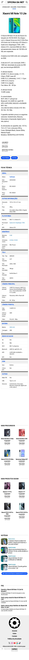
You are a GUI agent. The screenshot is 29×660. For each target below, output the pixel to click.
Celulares (13, 7)
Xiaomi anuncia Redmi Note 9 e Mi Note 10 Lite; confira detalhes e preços (18, 551)
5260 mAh (12, 327)
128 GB (15, 240)
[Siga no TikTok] (20, 643)
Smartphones (12, 547)
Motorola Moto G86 (21, 438)
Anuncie (14, 631)
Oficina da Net (6, 7)
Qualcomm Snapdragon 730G (17, 222)
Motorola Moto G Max (7, 438)
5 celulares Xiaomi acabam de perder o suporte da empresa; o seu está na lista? (17, 542)
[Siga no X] (9, 643)
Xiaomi (14, 8)
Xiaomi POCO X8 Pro (22, 512)
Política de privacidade (14, 639)
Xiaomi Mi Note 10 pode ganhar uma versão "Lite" (17, 567)
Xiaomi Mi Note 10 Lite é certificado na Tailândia (15, 559)
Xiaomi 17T (22, 492)
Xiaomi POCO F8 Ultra (7, 459)
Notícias (14, 157)
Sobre (14, 633)
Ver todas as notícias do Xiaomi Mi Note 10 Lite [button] (14, 573)
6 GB (11, 235)
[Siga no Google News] (17, 643)
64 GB (11, 240)
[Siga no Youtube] (15, 643)
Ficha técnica (5, 157)
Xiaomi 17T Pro (7, 492)
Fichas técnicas (21, 7)
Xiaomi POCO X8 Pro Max (7, 513)
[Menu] (2, 2)
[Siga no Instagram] (12, 643)
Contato (14, 636)
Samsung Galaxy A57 (22, 459)
